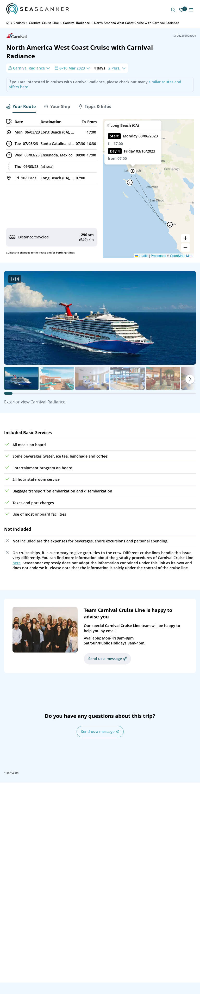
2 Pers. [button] (114, 68)
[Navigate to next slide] (186, 318)
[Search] (173, 10)
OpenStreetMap (181, 255)
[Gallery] (100, 318)
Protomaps (158, 255)
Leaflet (143, 255)
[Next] (190, 379)
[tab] (21, 106)
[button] (132, 171)
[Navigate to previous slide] (13, 318)
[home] (7, 22)
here (16, 562)
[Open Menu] (191, 10)
